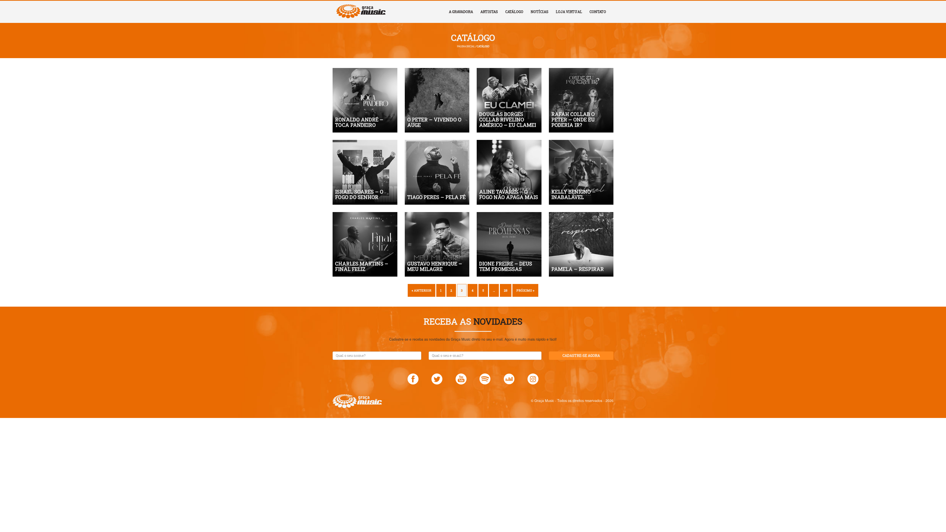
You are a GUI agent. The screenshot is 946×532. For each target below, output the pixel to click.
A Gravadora (461, 11)
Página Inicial (466, 46)
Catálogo (514, 11)
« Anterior (421, 290)
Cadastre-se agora (581, 355)
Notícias (539, 11)
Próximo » (525, 290)
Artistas (489, 11)
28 (505, 290)
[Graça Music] (361, 7)
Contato (598, 11)
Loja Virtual (569, 11)
